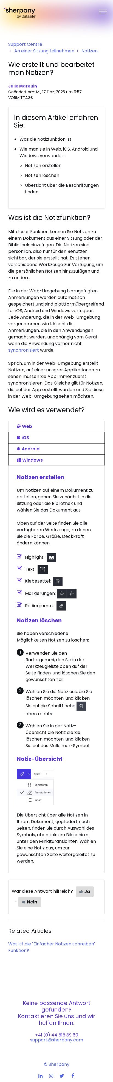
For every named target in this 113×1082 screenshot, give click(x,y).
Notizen (89, 51)
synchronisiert (23, 350)
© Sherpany (56, 1064)
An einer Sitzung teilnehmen (44, 51)
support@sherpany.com (56, 1040)
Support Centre (25, 44)
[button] (103, 10)
